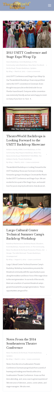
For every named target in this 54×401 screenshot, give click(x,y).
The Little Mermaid (19, 253)
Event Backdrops (26, 62)
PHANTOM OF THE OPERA (29, 156)
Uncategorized (11, 256)
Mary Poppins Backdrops (24, 153)
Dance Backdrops (12, 62)
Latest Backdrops (22, 65)
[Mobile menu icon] (49, 5)
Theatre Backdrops (22, 68)
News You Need (38, 65)
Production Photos (34, 250)
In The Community (37, 247)
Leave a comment (33, 71)
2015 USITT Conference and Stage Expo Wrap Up (26, 55)
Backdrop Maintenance (14, 244)
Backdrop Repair (29, 244)
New (30, 65)
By (9, 71)
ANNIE (20, 149)
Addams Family (11, 149)
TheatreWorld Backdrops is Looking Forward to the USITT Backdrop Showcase (25, 140)
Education (39, 244)
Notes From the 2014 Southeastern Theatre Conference (21, 343)
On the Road (10, 68)
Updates (33, 68)
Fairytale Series (24, 247)
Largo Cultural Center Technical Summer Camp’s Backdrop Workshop (25, 234)
